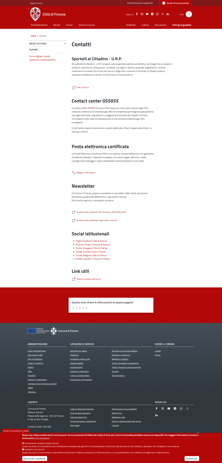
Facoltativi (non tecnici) (34, 449)
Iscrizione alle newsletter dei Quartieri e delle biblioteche (101, 212)
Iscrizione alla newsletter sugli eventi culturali (96, 220)
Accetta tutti (191, 458)
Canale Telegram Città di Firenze (91, 255)
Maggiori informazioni (85, 172)
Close (198, 432)
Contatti (33, 49)
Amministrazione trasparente (140, 2)
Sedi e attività (82, 87)
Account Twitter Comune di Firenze (93, 244)
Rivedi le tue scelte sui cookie (16, 430)
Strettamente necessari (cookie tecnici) (41, 443)
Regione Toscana (36, 3)
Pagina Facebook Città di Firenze (91, 241)
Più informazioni (42, 438)
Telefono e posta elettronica (88, 278)
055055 (91, 108)
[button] (189, 14)
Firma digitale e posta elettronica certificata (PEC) (42, 58)
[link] (175, 3)
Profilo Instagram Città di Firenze (92, 248)
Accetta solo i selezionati (34, 458)
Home (33, 35)
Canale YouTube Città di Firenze (91, 251)
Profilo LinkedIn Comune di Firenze (93, 259)
